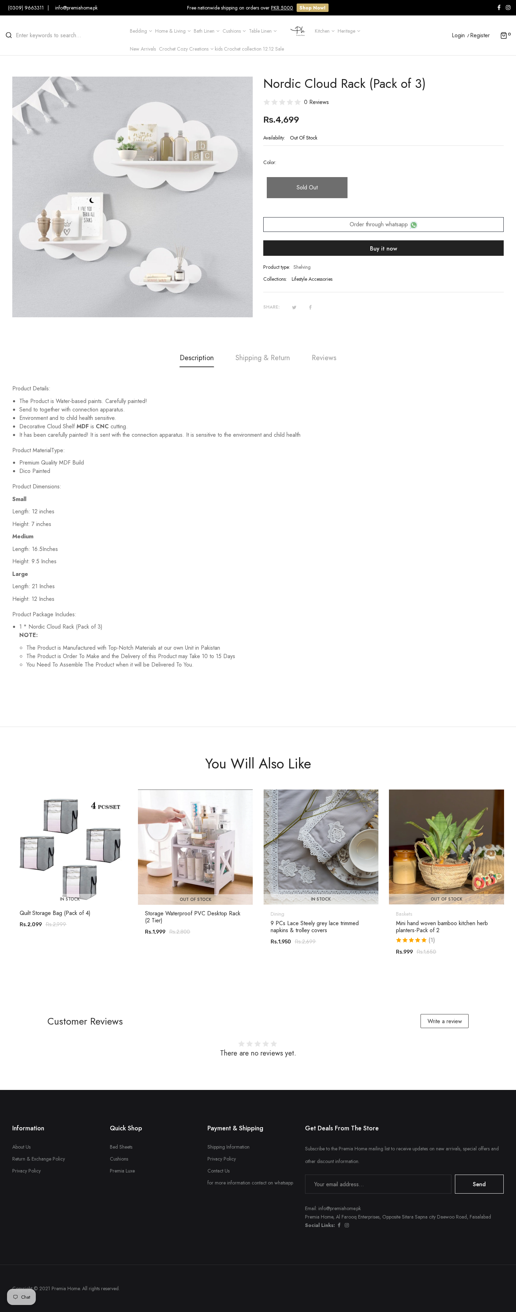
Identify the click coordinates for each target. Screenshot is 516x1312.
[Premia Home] (299, 30)
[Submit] (73, 885)
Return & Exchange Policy (38, 1158)
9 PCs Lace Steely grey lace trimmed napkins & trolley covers (315, 927)
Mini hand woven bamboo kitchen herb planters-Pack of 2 (442, 927)
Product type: (276, 267)
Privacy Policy (26, 1170)
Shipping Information (228, 1146)
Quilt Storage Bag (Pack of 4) (55, 913)
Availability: (274, 137)
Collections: (275, 278)
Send (479, 1184)
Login (458, 35)
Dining (277, 914)
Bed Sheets (121, 1146)
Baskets (404, 914)
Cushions (119, 1158)
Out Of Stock (195, 899)
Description (197, 358)
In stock (70, 899)
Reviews (324, 358)
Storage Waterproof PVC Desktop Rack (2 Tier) (192, 917)
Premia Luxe (122, 1170)
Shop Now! (312, 7)
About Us (21, 1146)
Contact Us (218, 1170)
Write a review (445, 1021)
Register (480, 35)
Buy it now (383, 249)
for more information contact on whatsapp (250, 1182)
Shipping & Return (263, 358)
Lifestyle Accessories (312, 278)
